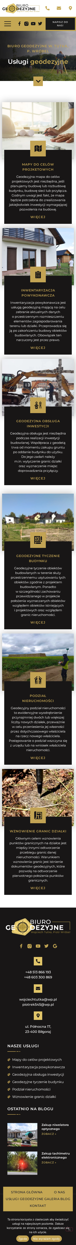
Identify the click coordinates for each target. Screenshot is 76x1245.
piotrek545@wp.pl (38, 1005)
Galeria (52, 1199)
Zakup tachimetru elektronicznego (56, 1155)
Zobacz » (49, 1133)
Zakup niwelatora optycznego (55, 1127)
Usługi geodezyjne (24, 1199)
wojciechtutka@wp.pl (38, 999)
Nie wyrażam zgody (46, 1238)
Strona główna (27, 1192)
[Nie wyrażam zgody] (69, 1229)
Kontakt (38, 1206)
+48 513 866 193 (38, 972)
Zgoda (22, 1238)
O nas (59, 1192)
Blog (65, 1199)
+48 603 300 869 (38, 977)
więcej (38, 217)
